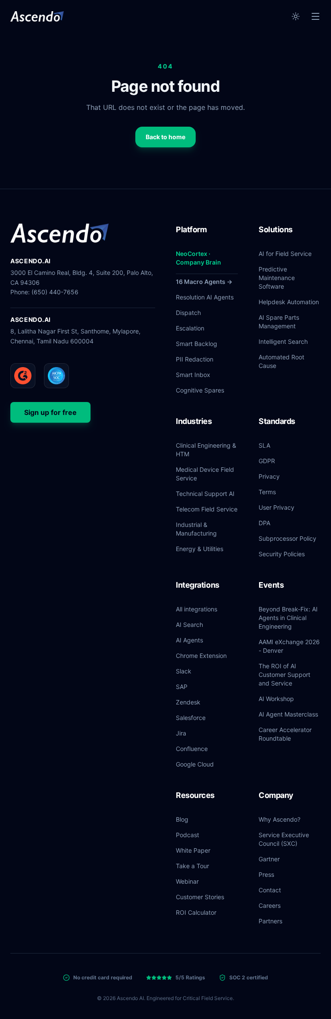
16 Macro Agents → (204, 281)
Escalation (190, 328)
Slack (183, 671)
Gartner (269, 859)
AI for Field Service (285, 253)
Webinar (187, 881)
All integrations (196, 609)
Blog (182, 819)
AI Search (189, 624)
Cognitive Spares (200, 390)
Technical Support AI (205, 493)
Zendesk (188, 702)
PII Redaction (194, 359)
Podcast (187, 834)
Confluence (192, 748)
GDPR (267, 460)
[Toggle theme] (295, 16)
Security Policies (282, 554)
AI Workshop (276, 698)
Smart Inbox (193, 374)
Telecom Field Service (206, 509)
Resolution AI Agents (205, 297)
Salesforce (191, 717)
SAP (181, 686)
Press (266, 874)
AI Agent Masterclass (288, 714)
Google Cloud (195, 764)
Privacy (269, 476)
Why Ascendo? (279, 819)
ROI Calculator (196, 912)
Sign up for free (50, 412)
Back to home (165, 136)
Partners (270, 921)
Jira (181, 733)
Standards (277, 421)
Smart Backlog (196, 343)
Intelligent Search (283, 341)
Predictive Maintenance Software (277, 277)
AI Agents (189, 640)
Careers (270, 905)
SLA (264, 445)
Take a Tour (192, 865)
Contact (270, 890)
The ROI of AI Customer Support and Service (284, 674)
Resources (195, 795)
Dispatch (188, 312)
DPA (264, 523)
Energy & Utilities (199, 548)
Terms (267, 491)
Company (276, 795)
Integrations (197, 584)
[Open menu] (315, 16)
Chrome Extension (201, 655)
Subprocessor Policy (287, 538)
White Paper (193, 850)
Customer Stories (200, 897)
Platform (191, 229)
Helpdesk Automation (289, 301)
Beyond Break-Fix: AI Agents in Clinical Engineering (288, 617)
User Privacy (276, 507)
